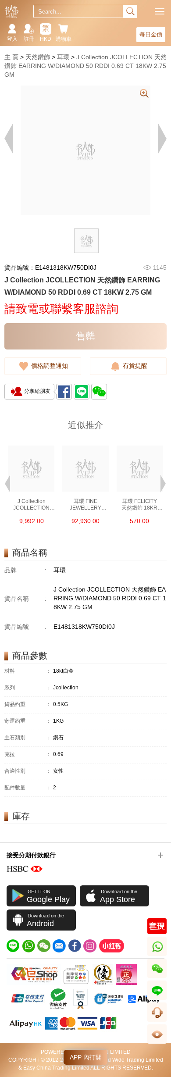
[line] (13, 945)
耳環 (63, 57)
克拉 (27, 754)
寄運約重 (27, 721)
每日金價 (150, 34)
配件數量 (27, 788)
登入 (12, 39)
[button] (7, 482)
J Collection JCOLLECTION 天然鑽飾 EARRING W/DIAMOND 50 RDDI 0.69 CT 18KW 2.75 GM (85, 65)
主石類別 (27, 738)
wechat (157, 977)
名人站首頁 (11, 11)
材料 (27, 671)
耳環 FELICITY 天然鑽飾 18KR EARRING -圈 (139, 504)
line (157, 999)
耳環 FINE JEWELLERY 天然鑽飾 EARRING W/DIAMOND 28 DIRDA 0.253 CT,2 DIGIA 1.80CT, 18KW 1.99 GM (85, 504)
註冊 (29, 39)
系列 (27, 688)
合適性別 (27, 771)
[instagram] (89, 945)
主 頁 (11, 57)
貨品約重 (27, 704)
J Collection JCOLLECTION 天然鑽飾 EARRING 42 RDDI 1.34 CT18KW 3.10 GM (31, 504)
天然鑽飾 (37, 57)
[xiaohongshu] (111, 945)
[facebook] (74, 945)
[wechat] (43, 945)
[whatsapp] (28, 945)
